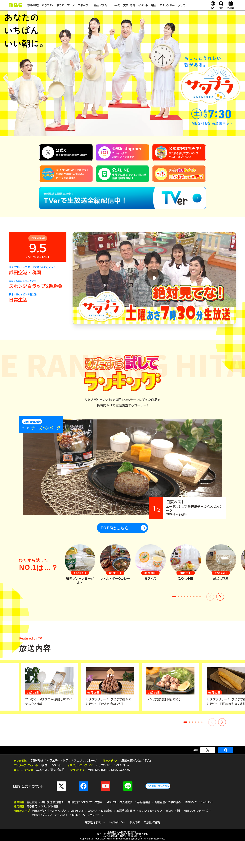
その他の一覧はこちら (158, 786)
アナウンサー (167, 5)
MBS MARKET (98, 769)
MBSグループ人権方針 (120, 802)
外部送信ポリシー (95, 822)
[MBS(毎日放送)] (15, 5)
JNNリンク (191, 802)
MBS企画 (106, 810)
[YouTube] (105, 786)
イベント (143, 5)
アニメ (71, 5)
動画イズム (100, 5)
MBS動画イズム (131, 760)
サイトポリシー (117, 822)
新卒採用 (32, 806)
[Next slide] (220, 597)
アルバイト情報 (50, 806)
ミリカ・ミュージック (150, 810)
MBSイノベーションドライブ (87, 815)
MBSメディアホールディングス (49, 810)
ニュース (115, 5)
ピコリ (169, 810)
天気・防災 (129, 5)
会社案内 (32, 802)
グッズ (181, 5)
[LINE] (127, 786)
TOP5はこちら (123, 528)
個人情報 (134, 822)
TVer (148, 760)
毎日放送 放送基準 (52, 802)
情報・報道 (33, 5)
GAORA (92, 810)
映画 (154, 5)
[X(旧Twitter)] (207, 750)
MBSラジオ (77, 810)
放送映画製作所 (125, 810)
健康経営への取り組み (167, 802)
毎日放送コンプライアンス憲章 (85, 802)
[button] (174, 596)
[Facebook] (225, 750)
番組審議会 (143, 802)
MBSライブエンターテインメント (50, 815)
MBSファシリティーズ (196, 810)
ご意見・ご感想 (152, 822)
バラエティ (48, 5)
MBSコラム (123, 765)
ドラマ (60, 5)
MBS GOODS (120, 769)
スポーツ (83, 5)
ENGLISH (206, 802)
